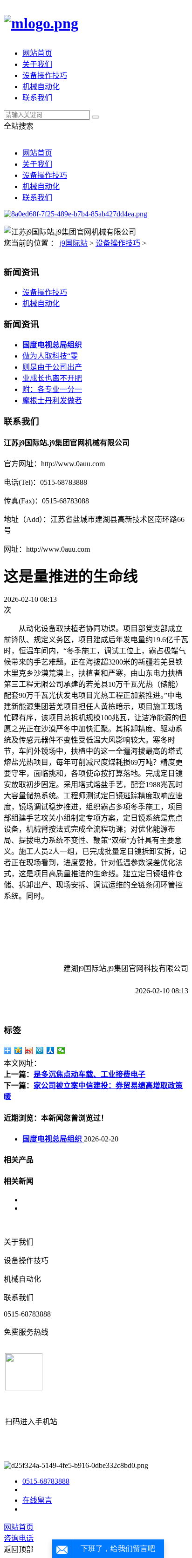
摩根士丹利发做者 (52, 400)
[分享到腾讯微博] (40, 1050)
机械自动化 (41, 87)
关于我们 (37, 64)
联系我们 (37, 98)
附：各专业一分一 (52, 389)
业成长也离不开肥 (52, 378)
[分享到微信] (61, 1050)
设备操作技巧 (44, 75)
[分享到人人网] (51, 1050)
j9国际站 (74, 243)
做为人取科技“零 (50, 356)
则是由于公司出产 (52, 367)
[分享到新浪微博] (29, 1050)
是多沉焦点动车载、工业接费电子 (89, 1074)
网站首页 (37, 53)
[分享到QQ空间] (18, 1050)
